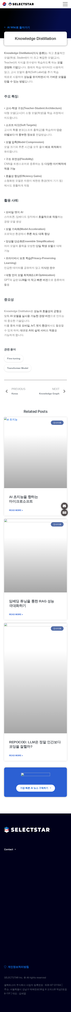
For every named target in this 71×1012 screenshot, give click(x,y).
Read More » (16, 510)
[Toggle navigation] (65, 4)
